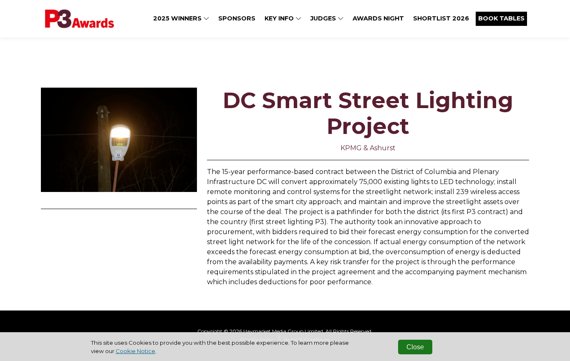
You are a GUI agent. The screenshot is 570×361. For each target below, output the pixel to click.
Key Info (280, 18)
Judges (324, 18)
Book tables (501, 18)
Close (415, 347)
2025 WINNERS (178, 18)
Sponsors (236, 18)
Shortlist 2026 (441, 18)
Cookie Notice (135, 351)
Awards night (378, 18)
